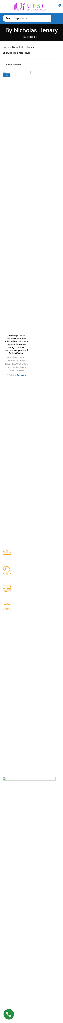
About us (11, 633)
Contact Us (12, 650)
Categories (30, 37)
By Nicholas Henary (16, 357)
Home (6, 47)
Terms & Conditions (16, 711)
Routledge (10, 364)
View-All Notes (17, 370)
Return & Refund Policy (18, 706)
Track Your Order (14, 639)
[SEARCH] (55, 18)
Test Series (12, 644)
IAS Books (21, 360)
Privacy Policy (13, 700)
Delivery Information (17, 723)
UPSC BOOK (22, 364)
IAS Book (11, 360)
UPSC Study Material (16, 367)
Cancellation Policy (16, 717)
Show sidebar (13, 64)
